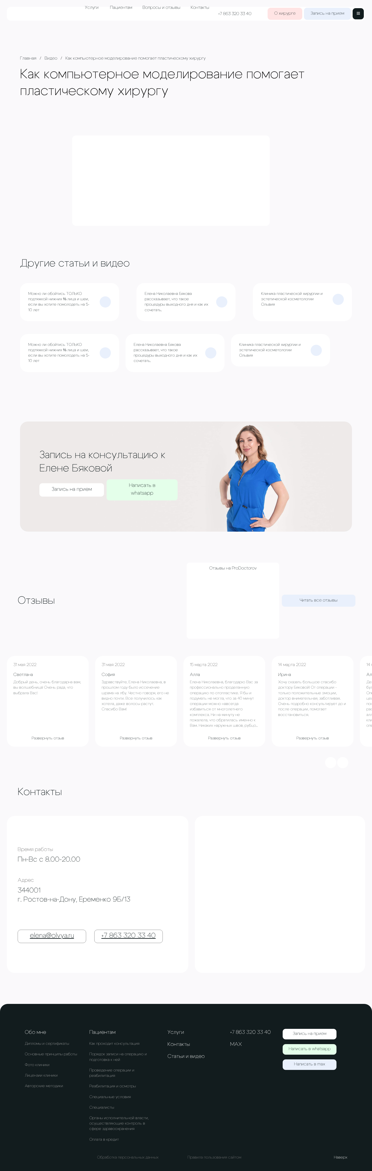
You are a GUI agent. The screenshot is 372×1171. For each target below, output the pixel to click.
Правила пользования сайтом (214, 1157)
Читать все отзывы (319, 600)
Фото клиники (37, 1065)
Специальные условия (110, 1097)
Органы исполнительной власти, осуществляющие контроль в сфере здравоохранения (119, 1123)
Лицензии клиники (41, 1075)
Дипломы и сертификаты (47, 1044)
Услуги (92, 7)
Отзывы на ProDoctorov (233, 568)
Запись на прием (327, 13)
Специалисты (101, 1107)
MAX (236, 1044)
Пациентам (121, 7)
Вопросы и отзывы (161, 7)
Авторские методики (44, 1086)
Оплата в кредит (104, 1140)
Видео (51, 58)
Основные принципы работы (51, 1054)
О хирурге (285, 13)
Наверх (340, 1157)
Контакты (200, 7)
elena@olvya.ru (52, 935)
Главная (28, 58)
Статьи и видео (186, 1056)
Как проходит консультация (114, 1044)
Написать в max (309, 1064)
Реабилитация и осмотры (112, 1086)
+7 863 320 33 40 (234, 14)
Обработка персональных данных (127, 1157)
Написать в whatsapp (142, 489)
